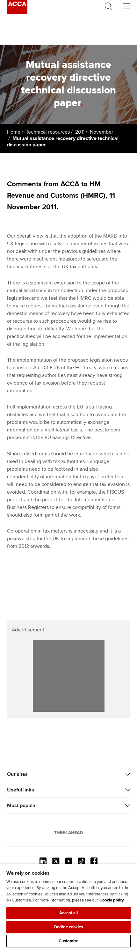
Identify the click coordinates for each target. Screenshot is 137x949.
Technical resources (48, 132)
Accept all (68, 913)
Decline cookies (68, 927)
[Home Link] (68, 832)
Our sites (17, 774)
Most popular (22, 805)
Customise (68, 941)
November (101, 132)
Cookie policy (111, 900)
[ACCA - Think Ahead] (17, 12)
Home (13, 132)
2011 (79, 132)
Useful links (20, 790)
